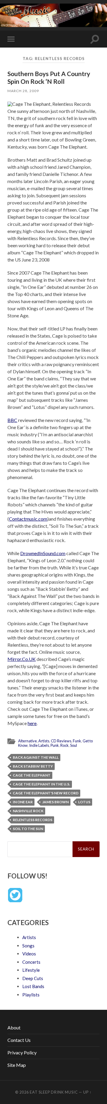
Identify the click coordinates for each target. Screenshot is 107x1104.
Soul (73, 745)
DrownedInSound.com (42, 553)
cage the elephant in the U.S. (41, 784)
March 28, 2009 (23, 91)
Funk (77, 740)
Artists (43, 740)
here (32, 723)
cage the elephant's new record (45, 793)
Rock (64, 745)
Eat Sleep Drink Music (54, 1092)
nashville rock (28, 811)
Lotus (84, 802)
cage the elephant (32, 775)
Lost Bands (33, 986)
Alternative (27, 740)
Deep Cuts (32, 978)
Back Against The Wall (36, 757)
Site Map (16, 1065)
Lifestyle (31, 970)
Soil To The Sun (28, 828)
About (14, 1027)
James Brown (55, 802)
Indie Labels (39, 745)
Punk (55, 745)
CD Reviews (61, 740)
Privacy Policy (22, 1052)
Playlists (31, 994)
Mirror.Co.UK (21, 659)
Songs (28, 945)
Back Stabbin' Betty (33, 766)
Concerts (31, 962)
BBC (12, 420)
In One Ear (23, 802)
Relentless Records (32, 820)
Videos (29, 953)
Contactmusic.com (28, 519)
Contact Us (19, 1040)
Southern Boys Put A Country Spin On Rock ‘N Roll (48, 77)
